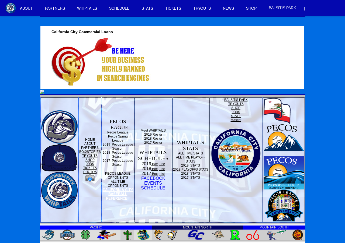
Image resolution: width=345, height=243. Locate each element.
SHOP (251, 8)
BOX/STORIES (90, 152)
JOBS (90, 164)
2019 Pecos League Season (118, 146)
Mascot (236, 120)
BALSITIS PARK (282, 8)
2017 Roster (153, 143)
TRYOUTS (202, 8)
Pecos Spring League (118, 138)
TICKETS (173, 8)
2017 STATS (190, 177)
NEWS (228, 8)
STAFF (236, 116)
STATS (147, 8)
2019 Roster (153, 134)
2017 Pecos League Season (118, 163)
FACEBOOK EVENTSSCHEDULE (153, 183)
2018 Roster (153, 138)
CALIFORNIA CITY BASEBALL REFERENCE (118, 194)
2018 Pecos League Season (118, 155)
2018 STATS (190, 173)
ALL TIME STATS (190, 153)
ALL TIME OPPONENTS (118, 184)
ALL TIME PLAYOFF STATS (190, 159)
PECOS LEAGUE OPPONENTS (117, 175)
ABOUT (26, 8)
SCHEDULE (119, 8)
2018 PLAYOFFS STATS (190, 169)
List (162, 164)
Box (154, 164)
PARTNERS (55, 8)
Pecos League (118, 132)
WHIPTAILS (87, 8)
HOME (90, 140)
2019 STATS (190, 165)
